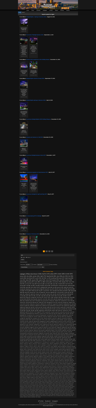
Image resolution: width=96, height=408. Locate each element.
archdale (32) (42, 292)
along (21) (60, 304)
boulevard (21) (52, 305)
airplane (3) (64, 378)
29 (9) (59, 333)
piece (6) (40, 347)
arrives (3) (43, 386)
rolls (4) (54, 370)
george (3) (72, 378)
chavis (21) (58, 305)
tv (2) (54, 395)
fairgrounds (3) (32, 389)
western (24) (57, 300)
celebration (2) (37, 395)
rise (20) (44, 307)
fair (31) (71, 292)
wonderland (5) (44, 360)
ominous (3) (68, 378)
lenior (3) (62, 387)
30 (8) (64, 336)
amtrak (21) (32, 305)
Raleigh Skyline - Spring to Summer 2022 (36, 16)
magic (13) (59, 318)
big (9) (61, 331)
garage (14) (30, 316)
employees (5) (70, 353)
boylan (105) (55, 280)
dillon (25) (22, 300)
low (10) (73, 330)
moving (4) (40, 367)
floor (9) (42, 334)
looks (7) (62, 340)
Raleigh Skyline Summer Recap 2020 (35, 78)
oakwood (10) (48, 330)
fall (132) (44, 278)
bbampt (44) (29, 289)
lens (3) (37, 386)
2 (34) (37, 292)
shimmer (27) (40, 297)
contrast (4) (22, 367)
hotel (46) (50, 287)
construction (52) (62, 285)
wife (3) (40, 386)
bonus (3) (58, 382)
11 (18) (56, 310)
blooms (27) (23, 297)
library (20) (28, 307)
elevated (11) (27, 327)
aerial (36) (64, 290)
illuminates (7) (53, 340)
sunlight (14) (22, 318)
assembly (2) (33, 396)
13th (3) (47, 394)
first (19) (53, 308)
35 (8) (31, 340)
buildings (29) (69, 294)
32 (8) (55, 337)
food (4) (36, 377)
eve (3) (60, 394)
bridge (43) (42, 289)
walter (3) (23, 382)
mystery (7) (44, 340)
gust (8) (49, 339)
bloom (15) (50, 313)
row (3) (53, 386)
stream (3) (52, 377)
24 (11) (21, 325)
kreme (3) (63, 385)
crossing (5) (26, 356)
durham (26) (23, 299)
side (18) (32, 310)
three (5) (37, 353)
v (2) (56, 395)
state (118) (28, 280)
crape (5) (52, 360)
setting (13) (22, 319)
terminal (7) (22, 342)
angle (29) (63, 294)
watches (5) (31, 356)
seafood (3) (38, 378)
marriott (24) (64, 300)
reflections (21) (38, 305)
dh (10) (21, 331)
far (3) (21, 382)
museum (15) (42, 313)
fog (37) (40, 290)
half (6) (65, 350)
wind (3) (26, 386)
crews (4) (32, 370)
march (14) (70, 315)
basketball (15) (23, 315)
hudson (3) (32, 391)
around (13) (64, 318)
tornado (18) (22, 310)
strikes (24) (51, 300)
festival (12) (57, 322)
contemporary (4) (41, 363)
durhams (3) (28, 382)
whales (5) (22, 359)
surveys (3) (45, 378)
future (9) (62, 333)
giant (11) (47, 325)
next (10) (26, 330)
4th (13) (26, 321)
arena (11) (36, 327)
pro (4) (69, 374)
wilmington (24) (39, 300)
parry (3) (25, 389)
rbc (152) (70, 276)
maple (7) (27, 346)
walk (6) (60, 349)
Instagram (55, 401)
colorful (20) (63, 307)
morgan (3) (49, 385)
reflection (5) (61, 360)
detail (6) (72, 350)
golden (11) (27, 325)
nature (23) (22, 302)
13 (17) (43, 312)
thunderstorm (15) (31, 315)
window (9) (70, 331)
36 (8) (34, 340)
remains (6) (44, 347)
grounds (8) (35, 339)
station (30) (49, 294)
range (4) (40, 377)
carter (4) (44, 374)
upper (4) (68, 367)
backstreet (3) (22, 390)
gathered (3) (56, 378)
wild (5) (54, 357)
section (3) (22, 385)
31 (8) (42, 337)
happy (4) (33, 366)
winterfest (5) (22, 360)
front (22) (55, 302)
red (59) (28, 285)
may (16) (53, 312)
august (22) (55, 304)
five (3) (65, 387)
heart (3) (64, 391)
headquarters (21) (67, 304)
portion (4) (29, 367)
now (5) (44, 356)
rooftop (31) (27, 294)
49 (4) (42, 371)
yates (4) (57, 374)
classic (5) (26, 357)
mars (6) (31, 352)
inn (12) (26, 324)
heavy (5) (37, 359)
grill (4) (39, 370)
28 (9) (45, 331)
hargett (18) (41, 310)
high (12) (34, 322)
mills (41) (56, 289)
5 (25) (71, 299)
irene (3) (34, 381)
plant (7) (21, 343)
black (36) (59, 290)
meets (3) (54, 387)
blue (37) (36, 290)
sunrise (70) (28, 283)
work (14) (36, 316)
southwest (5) (32, 353)
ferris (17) (32, 312)
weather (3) (51, 389)
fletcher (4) (60, 366)
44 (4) (29, 364)
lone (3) (49, 391)
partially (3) (50, 381)
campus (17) (65, 310)
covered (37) (46, 290)
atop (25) (40, 299)
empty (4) (22, 373)
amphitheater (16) (30, 313)
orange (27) (33, 297)
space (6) (64, 349)
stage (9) (66, 333)
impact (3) (45, 385)
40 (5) (32, 357)
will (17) (70, 310)
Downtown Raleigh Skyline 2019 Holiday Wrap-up (38, 119)
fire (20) (58, 307)
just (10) (56, 328)
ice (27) (45, 297)
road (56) (37, 285)
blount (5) (22, 357)
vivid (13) (48, 321)
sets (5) (62, 359)
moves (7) (57, 342)
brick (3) (60, 378)
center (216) (36, 276)
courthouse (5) (66, 359)
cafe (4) (36, 367)
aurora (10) (25, 331)
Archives (62, 10)
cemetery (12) (71, 322)
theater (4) (46, 370)
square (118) (35, 280)
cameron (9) (48, 331)
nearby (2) (21, 396)
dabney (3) (66, 389)
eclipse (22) (32, 304)
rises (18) (70, 308)
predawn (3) (58, 389)
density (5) (70, 357)
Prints (33, 10)
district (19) (32, 308)
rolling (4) (74, 363)
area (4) (21, 370)
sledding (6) (27, 352)
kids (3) (54, 389)
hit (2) (36, 396)
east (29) (59, 294)
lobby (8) (71, 336)
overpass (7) (43, 343)
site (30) (54, 294)
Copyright (45, 10)
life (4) (38, 373)
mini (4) (58, 371)
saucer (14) (25, 316)
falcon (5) (25, 363)
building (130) (55, 278)
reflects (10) (39, 328)
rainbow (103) (68, 280)
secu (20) (40, 307)
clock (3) (55, 382)
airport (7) (27, 342)
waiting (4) (73, 364)
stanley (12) (22, 324)
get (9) (26, 334)
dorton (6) (35, 352)
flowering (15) (43, 315)
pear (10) (69, 327)
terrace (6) (47, 350)
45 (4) (55, 364)
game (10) (54, 327)
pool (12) (62, 322)
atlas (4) (52, 364)
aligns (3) (37, 394)
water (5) (52, 359)
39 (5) (54, 355)
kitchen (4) (69, 370)
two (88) (42, 282)
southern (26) (66, 297)
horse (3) (72, 386)
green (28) (28, 295)
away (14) (45, 316)
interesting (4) (52, 373)
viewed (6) (69, 346)
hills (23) (72, 300)
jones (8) (27, 339)
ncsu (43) (51, 289)
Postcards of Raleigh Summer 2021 (34, 34)
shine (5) (59, 357)
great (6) (48, 347)
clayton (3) (60, 377)
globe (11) (61, 324)
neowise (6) (22, 353)
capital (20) (66, 305)
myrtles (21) (26, 305)
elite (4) (43, 377)
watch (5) (33, 359)
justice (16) (57, 312)
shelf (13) (61, 319)
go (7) (71, 342)
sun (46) (55, 287)
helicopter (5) (40, 357)
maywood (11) (69, 324)
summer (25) (67, 299)
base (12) (25, 322)
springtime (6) (63, 346)
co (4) (75, 370)
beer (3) (43, 391)
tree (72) (22, 283)
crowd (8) (55, 336)
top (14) (59, 316)
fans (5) (62, 356)
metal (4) (61, 363)
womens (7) (47, 346)
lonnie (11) (22, 327)
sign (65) (55, 283)
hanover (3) (68, 377)
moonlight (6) (55, 349)
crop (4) (45, 364)
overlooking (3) (50, 387)
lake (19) (37, 308)
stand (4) (24, 370)
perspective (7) (57, 343)
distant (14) (64, 316)
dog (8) (45, 339)
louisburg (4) (46, 366)
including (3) (56, 390)
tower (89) (37, 282)
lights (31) (32, 294)
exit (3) (68, 387)
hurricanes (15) (50, 315)
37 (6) (60, 347)
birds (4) (50, 366)
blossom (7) (22, 346)
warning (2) (49, 395)
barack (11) (57, 325)
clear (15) (71, 313)
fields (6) (72, 349)
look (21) (22, 305)
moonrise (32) (60, 292)
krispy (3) (60, 385)
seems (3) (50, 386)
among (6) (32, 350)
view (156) (59, 276)
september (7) (63, 342)
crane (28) (38, 295)
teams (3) (72, 394)
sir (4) (62, 364)
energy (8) (28, 337)
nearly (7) (51, 343)
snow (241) (23, 276)
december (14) (29, 318)
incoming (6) (26, 350)
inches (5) (22, 363)
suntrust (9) (29, 336)
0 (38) (32, 290)
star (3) (49, 377)
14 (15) (46, 313)
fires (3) (56, 386)
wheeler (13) (38, 319)
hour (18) (74, 308)
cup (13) (65, 319)
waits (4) (32, 367)
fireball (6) (44, 352)
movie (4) (72, 374)
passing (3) (34, 385)
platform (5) (61, 355)
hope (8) (61, 339)
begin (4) (57, 370)
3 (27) (48, 297)
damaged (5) (58, 353)
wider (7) (69, 343)
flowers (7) (31, 342)
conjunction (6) (69, 352)
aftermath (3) (27, 390)
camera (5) (36, 355)
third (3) (67, 381)
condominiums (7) (67, 340)
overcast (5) (50, 357)
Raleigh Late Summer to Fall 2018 (34, 137)
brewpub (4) (45, 371)
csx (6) (51, 346)
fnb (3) (26, 394)
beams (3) (62, 386)
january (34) (32, 292)
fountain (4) (54, 371)
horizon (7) (26, 343)
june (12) (66, 322)
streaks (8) (39, 337)
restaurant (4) (46, 373)
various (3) (56, 377)
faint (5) (29, 359)
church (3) (67, 385)
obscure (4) (26, 373)
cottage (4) (28, 377)
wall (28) (64, 295)
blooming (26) (34, 299)
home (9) (65, 331)
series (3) (25, 385)
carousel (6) (63, 352)
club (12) (49, 322)
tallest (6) (52, 347)
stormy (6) (39, 350)
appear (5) (48, 356)
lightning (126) (69, 278)
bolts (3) (37, 390)
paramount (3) (60, 390)
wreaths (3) (44, 382)
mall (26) (56, 297)
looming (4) (72, 373)
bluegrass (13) (43, 321)
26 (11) (39, 325)
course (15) (37, 315)
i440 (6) (25, 349)
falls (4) (63, 373)
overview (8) (22, 339)
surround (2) (66, 395)
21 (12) (21, 322)
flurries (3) (27, 387)
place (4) (55, 367)
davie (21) (74, 304)
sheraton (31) (38, 294)
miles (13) (34, 319)
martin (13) (54, 318)
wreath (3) (46, 390)
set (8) (39, 339)
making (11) (52, 325)
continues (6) (29, 349)
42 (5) (59, 359)
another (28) (54, 295)
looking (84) (48, 281)
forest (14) (55, 316)
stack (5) (62, 353)
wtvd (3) (21, 381)
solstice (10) (40, 331)
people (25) (60, 299)
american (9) (35, 333)
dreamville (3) (68, 394)
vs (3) (27, 395)
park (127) (62, 278)
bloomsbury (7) (46, 342)
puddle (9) (39, 336)
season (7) (68, 342)
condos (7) (74, 340)
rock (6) (51, 349)
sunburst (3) (62, 389)
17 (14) (21, 316)
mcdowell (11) (36, 324)
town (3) (46, 386)
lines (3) (28, 378)
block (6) (40, 349)
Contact (51, 10)
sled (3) (30, 387)
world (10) (35, 328)
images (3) (56, 381)
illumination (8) (47, 337)
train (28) (33, 295)
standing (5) (45, 357)
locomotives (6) (68, 347)
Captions (24, 257)
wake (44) (66, 287)
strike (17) (60, 310)
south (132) (38, 278)
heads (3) (53, 385)
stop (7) (39, 343)
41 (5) (57, 357)
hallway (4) (29, 370)
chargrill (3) (32, 382)
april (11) (51, 324)
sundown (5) (38, 360)
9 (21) (62, 305)
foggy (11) (32, 327)
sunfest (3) (29, 394)
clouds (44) (22, 289)
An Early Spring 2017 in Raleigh (33, 215)
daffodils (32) (53, 292)
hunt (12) (73, 321)
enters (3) (21, 391)
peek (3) (56, 385)
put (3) (73, 382)
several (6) (63, 347)
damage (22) (50, 302)
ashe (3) (21, 378)
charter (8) (53, 339)
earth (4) (24, 377)
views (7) (48, 340)
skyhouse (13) (36, 321)
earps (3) (33, 378)
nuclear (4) (59, 364)
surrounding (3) (32, 390)
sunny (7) (31, 346)
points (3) (62, 382)
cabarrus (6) (22, 352)
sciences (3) (56, 391)
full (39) (65, 289)
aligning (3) (53, 394)
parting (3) (39, 382)
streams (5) (22, 355)
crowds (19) (68, 307)
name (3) (71, 390)
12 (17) (35, 312)
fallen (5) (71, 359)
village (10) (59, 327)
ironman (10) (35, 331)
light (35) (22, 292)
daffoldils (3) (33, 394)
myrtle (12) (31, 324)
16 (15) (54, 315)
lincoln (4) (22, 374)
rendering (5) (49, 355)
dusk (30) (44, 294)
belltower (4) (53, 374)
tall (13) (26, 319)
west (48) (28, 287)
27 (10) (56, 330)
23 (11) (64, 324)
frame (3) (71, 377)
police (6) (51, 350)
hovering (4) (51, 367)
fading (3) (57, 394)
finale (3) (66, 386)
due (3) (50, 394)
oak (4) (21, 377)
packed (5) (57, 360)
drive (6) (28, 347)
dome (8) (51, 336)
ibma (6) (47, 352)
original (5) (22, 356)
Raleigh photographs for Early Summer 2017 (37, 172)
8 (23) (45, 302)
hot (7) (48, 343)
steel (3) (46, 381)
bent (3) (48, 378)
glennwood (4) (35, 374)
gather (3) (51, 382)
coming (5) (64, 357)
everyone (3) (46, 389)
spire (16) (67, 312)
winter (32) (66, 292)
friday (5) (35, 357)
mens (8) (70, 339)
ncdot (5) (40, 355)
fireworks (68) (41, 283)
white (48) (22, 287)
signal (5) (52, 356)
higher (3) (69, 382)
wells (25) (55, 299)
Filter (43, 267)
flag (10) (52, 330)
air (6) (62, 350)
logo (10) (70, 328)
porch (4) (57, 363)
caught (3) (71, 385)
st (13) (46, 319)
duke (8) (69, 337)
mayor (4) (41, 366)
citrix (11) (50, 327)
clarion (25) (50, 299)
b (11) (24, 325)
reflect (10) (36, 330)
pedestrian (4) (34, 363)
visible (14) (40, 316)
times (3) (36, 382)
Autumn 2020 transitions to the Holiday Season (38, 59)
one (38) (22, 290)
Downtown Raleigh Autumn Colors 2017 (36, 155)
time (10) (44, 328)
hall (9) (45, 334)
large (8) (57, 339)
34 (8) (28, 340)
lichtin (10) (22, 330)
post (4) (65, 364)
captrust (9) (73, 334)
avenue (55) (47, 285)
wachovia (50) (71, 285)
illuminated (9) (57, 334)
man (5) (49, 360)
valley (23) (41, 302)
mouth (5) (26, 359)
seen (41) (61, 289)
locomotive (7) (52, 342)
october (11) (71, 325)
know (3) (65, 390)
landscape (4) (67, 373)
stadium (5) (72, 360)
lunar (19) (42, 308)
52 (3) (60, 381)
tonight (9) (44, 336)
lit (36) (68, 290)
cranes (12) (38, 322)
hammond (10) (41, 330)
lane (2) (62, 395)
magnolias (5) (41, 353)
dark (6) (35, 350)
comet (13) (22, 321)
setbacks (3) (22, 386)
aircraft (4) (30, 363)
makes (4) (25, 366)
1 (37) (50, 290)
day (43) (47, 289)
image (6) (32, 347)
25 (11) (31, 325)
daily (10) (30, 331)
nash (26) (60, 297)
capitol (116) (42, 280)
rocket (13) (31, 321)
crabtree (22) (43, 304)
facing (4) (59, 367)
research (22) (72, 302)
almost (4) (54, 366)
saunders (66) (48, 283)
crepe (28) (43, 295)
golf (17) (27, 312)
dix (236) (29, 276)
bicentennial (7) (39, 340)
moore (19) (58, 308)
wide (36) (54, 290)
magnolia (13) (70, 319)
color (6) (24, 347)
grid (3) (40, 394)
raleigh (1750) (25, 274)
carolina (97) (30, 282)
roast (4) (36, 370)
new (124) (22, 280)
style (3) (69, 386)
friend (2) (69, 395)
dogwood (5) (33, 360)
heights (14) (49, 316)
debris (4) (65, 363)
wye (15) (67, 313)
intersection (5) (71, 356)
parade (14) (69, 316)
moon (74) (71, 281)
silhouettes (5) (28, 360)
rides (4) (60, 373)
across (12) (69, 321)
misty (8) (21, 340)
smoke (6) (73, 346)
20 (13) (49, 319)
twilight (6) (55, 346)
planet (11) (46, 327)
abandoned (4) (31, 373)
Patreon (68, 10)
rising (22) (37, 304)
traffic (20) (49, 307)
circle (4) (61, 371)
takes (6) (21, 349)
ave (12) (64, 321)
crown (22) (22, 304)
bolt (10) (60, 330)
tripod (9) (54, 331)
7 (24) (68, 300)
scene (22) (60, 302)
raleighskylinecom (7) (38, 342)
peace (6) (68, 350)
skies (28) (48, 295)
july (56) (33, 285)
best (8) (30, 339)
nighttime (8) (64, 337)
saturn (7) (43, 346)
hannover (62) (69, 283)
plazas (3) (41, 385)
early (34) (27, 292)
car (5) (26, 355)
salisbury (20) (73, 305)
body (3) (41, 378)
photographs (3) (25, 381)
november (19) (64, 308)
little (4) (42, 370)
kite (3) (39, 387)
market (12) (29, 322)
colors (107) (49, 280)
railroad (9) (22, 334)
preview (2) (59, 395)
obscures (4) (38, 364)
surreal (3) (60, 391)
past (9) (38, 334)
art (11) (41, 324)
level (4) (49, 364)
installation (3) (71, 381)
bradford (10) (64, 327)
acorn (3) (67, 391)
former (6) (47, 349)
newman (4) (65, 374)
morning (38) (27, 290)
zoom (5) (56, 359)
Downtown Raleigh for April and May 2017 (36, 194)
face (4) (68, 371)
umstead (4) (26, 364)
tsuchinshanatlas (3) (31, 395)
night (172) (43, 276)
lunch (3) (33, 386)
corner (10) (30, 328)
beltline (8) (59, 337)
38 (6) (44, 349)
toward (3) (39, 391)
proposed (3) (37, 389)
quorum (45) (60, 287)
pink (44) (71, 287)
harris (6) (56, 347)
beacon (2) (45, 395)
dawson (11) (56, 324)
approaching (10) (50, 328)
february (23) (35, 302)
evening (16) (22, 313)
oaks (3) (35, 391)
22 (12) (53, 322)
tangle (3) (42, 387)
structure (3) (30, 385)
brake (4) (21, 364)
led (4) (28, 371)
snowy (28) (59, 295)
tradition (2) (25, 396)
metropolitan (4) (65, 366)
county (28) (22, 295)
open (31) (22, 294)
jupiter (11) (41, 327)
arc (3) (28, 389)
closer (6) (59, 350)
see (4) (25, 374)
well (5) (71, 355)
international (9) (23, 333)
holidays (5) (41, 356)
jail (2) (52, 395)
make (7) (30, 343)
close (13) (46, 318)
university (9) (71, 333)
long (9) (24, 336)
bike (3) (46, 387)
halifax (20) (22, 307)
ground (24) (46, 300)
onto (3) (59, 386)
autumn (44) (36, 289)
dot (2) (42, 395)
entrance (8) (60, 336)
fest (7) (39, 346)
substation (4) (69, 363)
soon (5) (32, 355)
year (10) (21, 328)
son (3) (25, 391)
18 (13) (30, 319)
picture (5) (50, 353)
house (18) (28, 310)
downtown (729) (36, 274)
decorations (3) (50, 390)
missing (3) (52, 378)
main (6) (43, 350)
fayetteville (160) (51, 276)
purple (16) (72, 312)
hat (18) (53, 310)
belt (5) (55, 356)
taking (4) (50, 370)
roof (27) (69, 295)
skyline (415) (46, 274)
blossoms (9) (62, 334)
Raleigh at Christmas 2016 (32, 234)
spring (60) (23, 285)
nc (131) (49, 278)
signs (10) (66, 328)
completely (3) (22, 387)
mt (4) (35, 373)
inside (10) (64, 330)
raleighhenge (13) (54, 321)
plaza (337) (53, 274)
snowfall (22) (49, 304)
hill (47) (38, 287)
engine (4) (68, 364)
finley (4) (48, 374)
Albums (28, 257)
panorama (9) (50, 334)
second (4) (61, 370)
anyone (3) (42, 389)
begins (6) (68, 349)
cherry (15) (58, 315)
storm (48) (33, 287)
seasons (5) (45, 355)
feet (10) (25, 328)
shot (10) (74, 328)
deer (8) (25, 340)
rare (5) (40, 359)
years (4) (65, 371)
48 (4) (72, 370)
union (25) (44, 299)
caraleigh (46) (43, 287)
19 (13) (43, 319)
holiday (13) (53, 319)
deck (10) (73, 327)
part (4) (42, 364)
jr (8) (25, 337)
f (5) (67, 357)
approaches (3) (42, 381)
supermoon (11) (46, 324)
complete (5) (66, 355)
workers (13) (69, 318)
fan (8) (47, 336)
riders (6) (39, 352)
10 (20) (36, 307)
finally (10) (31, 330)
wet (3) (53, 381)
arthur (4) (61, 374)
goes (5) (65, 353)
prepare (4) (72, 367)
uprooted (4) (52, 363)
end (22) (27, 304)
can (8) (67, 336)
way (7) (73, 343)
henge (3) (43, 394)
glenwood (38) (71, 289)
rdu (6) (21, 347)
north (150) (23, 278)
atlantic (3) (38, 385)
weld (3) (24, 395)
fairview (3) (59, 387)
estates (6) (36, 347)
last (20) (32, 307)
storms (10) (69, 330)
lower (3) (68, 390)
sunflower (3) (22, 394)
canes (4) (56, 373)
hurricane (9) (46, 333)
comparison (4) (47, 363)
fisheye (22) (65, 302)
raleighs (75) (64, 281)
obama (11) (62, 325)
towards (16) (47, 312)
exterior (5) (44, 359)
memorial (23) (29, 302)
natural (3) (52, 391)
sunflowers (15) (64, 315)
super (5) (29, 355)
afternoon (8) (33, 337)
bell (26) (28, 299)
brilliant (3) (71, 391)
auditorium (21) (45, 305)
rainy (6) (59, 346)
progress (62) (61, 283)
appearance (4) (29, 374)
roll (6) (51, 352)
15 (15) (64, 313)
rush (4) (29, 366)
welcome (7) (34, 343)
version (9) (55, 333)
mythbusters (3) (41, 390)
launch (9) (34, 336)
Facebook (48, 401)
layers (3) (37, 381)
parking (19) (22, 308)
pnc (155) (65, 276)
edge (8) (52, 337)
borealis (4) (41, 374)
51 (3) (31, 378)
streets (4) (50, 371)
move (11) (67, 325)
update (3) (28, 391)
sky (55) (42, 285)
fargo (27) (28, 297)
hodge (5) (66, 356)
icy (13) (57, 319)
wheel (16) (36, 313)
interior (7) (35, 346)
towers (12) (60, 321)
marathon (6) (55, 352)
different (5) (36, 356)
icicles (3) (33, 387)
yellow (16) (62, 312)
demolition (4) (32, 371)
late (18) (36, 310)
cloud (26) (72, 297)
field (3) (46, 391)
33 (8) (74, 339)
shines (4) (21, 366)
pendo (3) (63, 394)
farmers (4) (64, 367)
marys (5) (48, 359)
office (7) (65, 343)
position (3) (63, 381)
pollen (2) (29, 396)
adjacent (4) (71, 366)
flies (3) (75, 381)
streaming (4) (33, 364)
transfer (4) (33, 377)
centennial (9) (30, 333)
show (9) (35, 334)
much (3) (65, 382)
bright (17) (39, 312)
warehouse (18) (47, 310)
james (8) (22, 337)
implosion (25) (28, 300)
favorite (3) (25, 378)
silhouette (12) (44, 322)
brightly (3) (48, 382)
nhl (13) (41, 318)
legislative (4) (38, 371)
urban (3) (63, 377)
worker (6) (74, 347)
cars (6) (55, 350)
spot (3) (37, 387)
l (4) (57, 366)
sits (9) (51, 333)
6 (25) (33, 300)
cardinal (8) (66, 339)
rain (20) (54, 307)
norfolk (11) (43, 325)
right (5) (29, 357)
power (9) (58, 331)
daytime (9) (68, 334)
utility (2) (39, 396)
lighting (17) (22, 312)
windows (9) (30, 334)
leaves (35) (73, 290)
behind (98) (23, 282)
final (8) (42, 339)
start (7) (61, 343)
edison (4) (25, 371)
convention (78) (56, 281)
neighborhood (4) (45, 367)
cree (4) (65, 370)
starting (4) (42, 373)
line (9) (21, 336)
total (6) (37, 349)
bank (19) (28, 308)
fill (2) (72, 395)
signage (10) (60, 328)
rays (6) (59, 352)
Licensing (38, 10)
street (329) (61, 274)
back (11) (74, 324)
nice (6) (33, 349)
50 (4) (47, 377)
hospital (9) (41, 333)
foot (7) (58, 340)
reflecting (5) (66, 360)
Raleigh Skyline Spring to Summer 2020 (36, 100)
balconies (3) (30, 386)
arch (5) (53, 353)
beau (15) (55, 313)
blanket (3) (22, 389)
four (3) (21, 395)
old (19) (73, 307)
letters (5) (57, 355)
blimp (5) (59, 356)
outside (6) (22, 350)
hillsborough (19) (48, 308)
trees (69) (34, 283)
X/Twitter (41, 401)
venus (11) (35, 325)
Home (27, 10)
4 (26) (51, 297)
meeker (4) (37, 366)
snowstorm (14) (36, 318)
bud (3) (70, 389)
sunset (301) (69, 274)
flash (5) (46, 353)
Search (56, 10)
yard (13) (50, 318)
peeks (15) (60, 313)
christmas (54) (54, 285)
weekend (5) (27, 353)
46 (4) (26, 367)
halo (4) (21, 371)
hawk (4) (71, 371)
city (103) (61, 280)
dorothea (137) (31, 278)
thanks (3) (30, 381)
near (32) (48, 292)
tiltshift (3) (71, 387)
